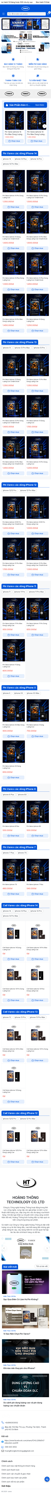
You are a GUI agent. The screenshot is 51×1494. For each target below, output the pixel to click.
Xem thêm (39, 105)
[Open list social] (47, 1479)
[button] (6, 159)
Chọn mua (15, 141)
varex (10, 1491)
